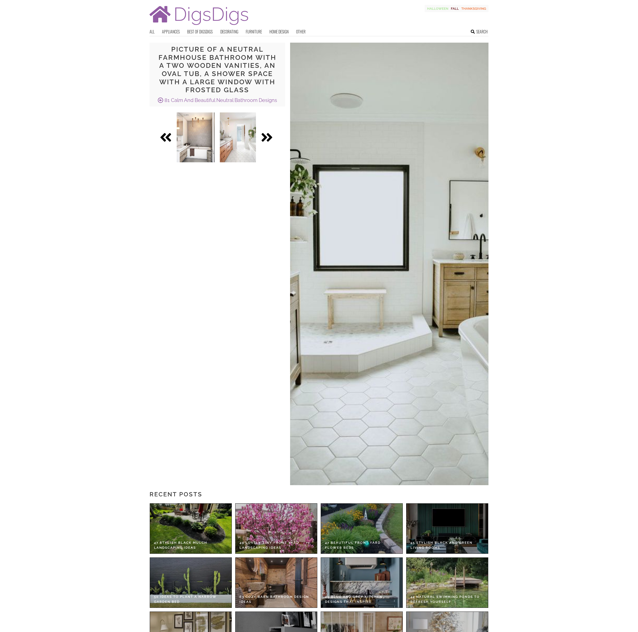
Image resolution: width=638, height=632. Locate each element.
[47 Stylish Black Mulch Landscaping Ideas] (191, 528)
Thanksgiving (473, 8)
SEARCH (482, 32)
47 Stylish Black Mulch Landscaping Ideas (180, 545)
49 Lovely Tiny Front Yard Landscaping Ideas (269, 545)
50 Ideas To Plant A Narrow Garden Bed (185, 599)
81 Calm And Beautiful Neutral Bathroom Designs (220, 100)
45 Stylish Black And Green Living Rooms (441, 545)
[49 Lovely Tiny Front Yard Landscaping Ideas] (276, 528)
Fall (455, 8)
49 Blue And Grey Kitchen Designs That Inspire (354, 599)
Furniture (254, 32)
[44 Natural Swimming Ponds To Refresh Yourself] (447, 583)
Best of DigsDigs (200, 32)
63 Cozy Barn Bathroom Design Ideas (274, 599)
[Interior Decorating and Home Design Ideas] (199, 25)
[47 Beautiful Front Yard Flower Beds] (361, 528)
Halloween (437, 8)
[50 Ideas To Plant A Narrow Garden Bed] (191, 583)
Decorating (229, 32)
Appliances (171, 32)
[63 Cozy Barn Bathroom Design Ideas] (276, 583)
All (152, 32)
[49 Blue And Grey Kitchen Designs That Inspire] (361, 583)
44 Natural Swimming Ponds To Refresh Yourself (445, 599)
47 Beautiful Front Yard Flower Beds (353, 545)
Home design (279, 32)
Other (301, 32)
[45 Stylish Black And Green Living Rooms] (447, 528)
